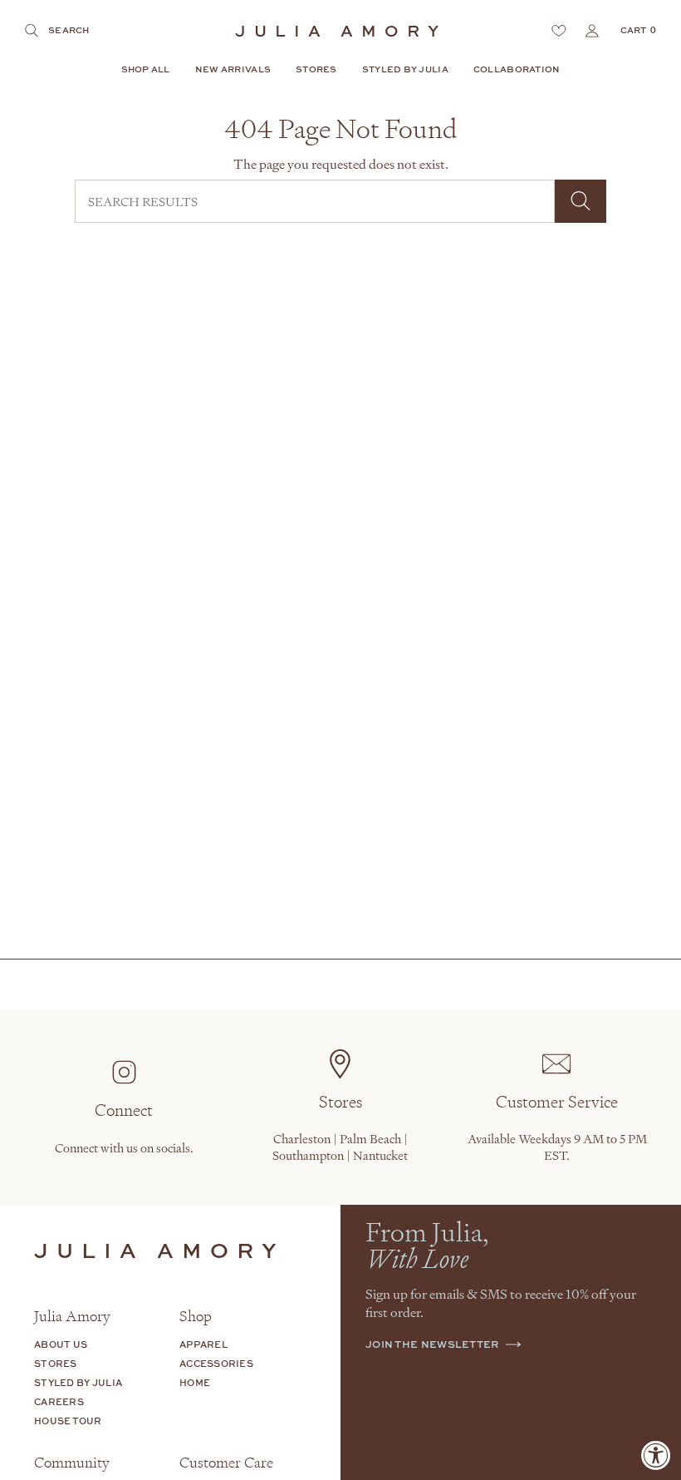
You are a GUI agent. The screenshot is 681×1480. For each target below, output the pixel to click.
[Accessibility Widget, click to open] (656, 1455)
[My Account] (592, 31)
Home (194, 1382)
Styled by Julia (78, 1382)
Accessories (216, 1363)
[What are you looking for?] (580, 201)
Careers (59, 1401)
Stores (55, 1363)
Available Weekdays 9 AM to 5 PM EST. (557, 1146)
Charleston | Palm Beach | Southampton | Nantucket (340, 1146)
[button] (146, 70)
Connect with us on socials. (124, 1147)
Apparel (203, 1344)
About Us (60, 1344)
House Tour (68, 1420)
